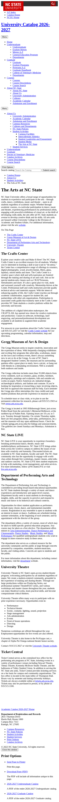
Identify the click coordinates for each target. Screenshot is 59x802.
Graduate (11, 60)
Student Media (25, 141)
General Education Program (25, 55)
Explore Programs (21, 65)
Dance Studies (21, 533)
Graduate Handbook (22, 70)
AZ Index (11, 12)
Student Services (20, 147)
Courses (10, 78)
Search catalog (7, 170)
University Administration (24, 95)
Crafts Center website (38, 331)
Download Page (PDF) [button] (17, 771)
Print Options (7, 167)
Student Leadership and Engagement (35, 139)
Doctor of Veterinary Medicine (21, 154)
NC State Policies (20, 129)
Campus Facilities (26, 134)
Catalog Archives (14, 157)
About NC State (14, 88)
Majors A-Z (18, 52)
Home (9, 42)
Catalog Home (13, 15)
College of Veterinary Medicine (27, 72)
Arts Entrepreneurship (20, 530)
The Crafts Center (15, 235)
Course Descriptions (22, 83)
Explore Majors (20, 49)
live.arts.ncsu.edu (9, 469)
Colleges (16, 98)
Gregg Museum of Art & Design (21, 237)
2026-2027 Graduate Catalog (20, 793)
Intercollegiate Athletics (29, 136)
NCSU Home (13, 17)
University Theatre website (45, 646)
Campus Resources (21, 124)
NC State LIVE (14, 240)
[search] (53, 3)
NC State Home (14, 4)
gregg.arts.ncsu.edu (14, 403)
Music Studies (36, 533)
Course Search (19, 85)
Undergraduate (13, 44)
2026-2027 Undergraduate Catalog (22, 784)
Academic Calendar (22, 101)
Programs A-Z (19, 67)
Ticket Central (13, 247)
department (25, 561)
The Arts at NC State (27, 144)
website (22, 225)
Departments (18, 57)
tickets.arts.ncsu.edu (44, 681)
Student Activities (20, 131)
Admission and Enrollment (25, 103)
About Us (17, 93)
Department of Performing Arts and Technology (28, 242)
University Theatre (15, 245)
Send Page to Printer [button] (16, 762)
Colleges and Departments (24, 126)
